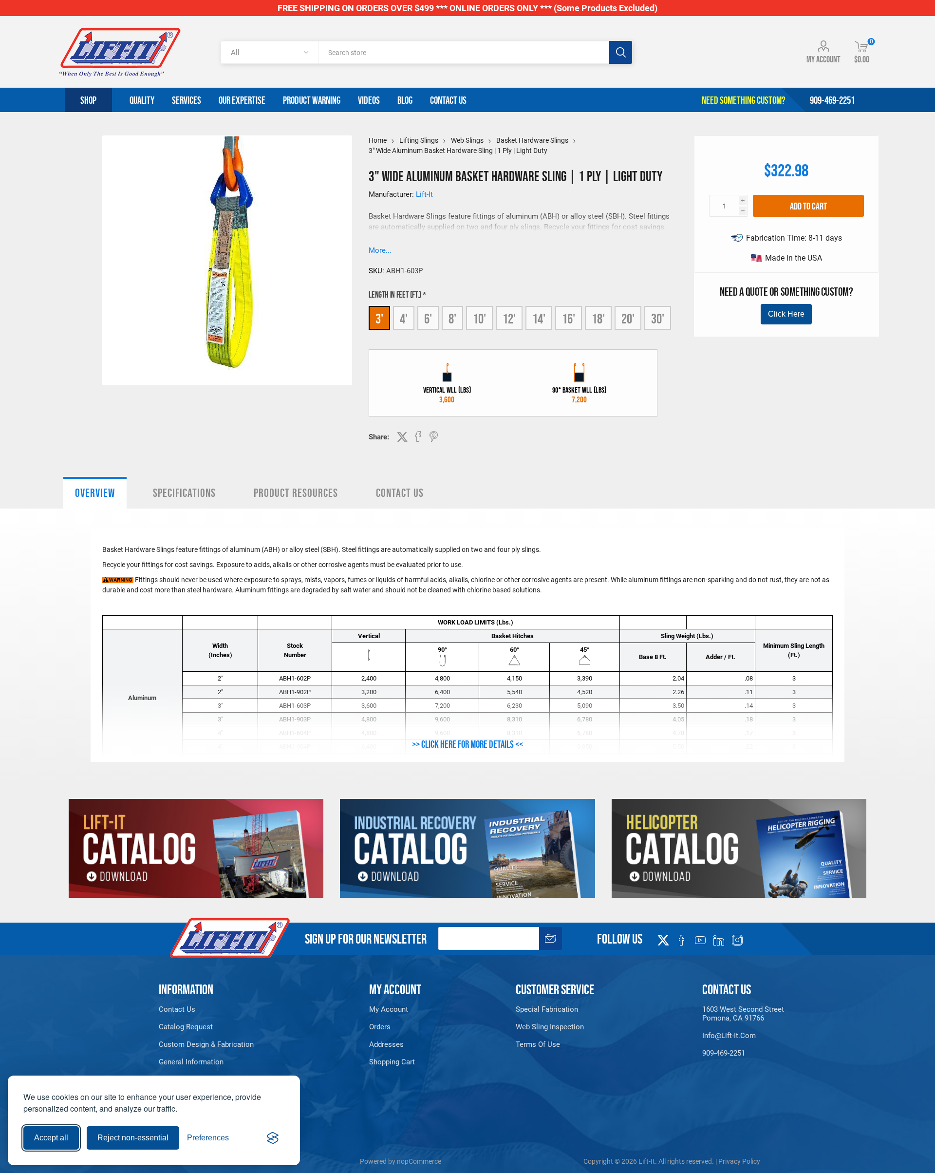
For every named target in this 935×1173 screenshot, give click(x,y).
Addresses (386, 1044)
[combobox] (463, 52)
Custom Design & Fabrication (206, 1044)
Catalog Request (186, 1026)
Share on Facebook (418, 436)
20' (628, 318)
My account (823, 59)
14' (538, 318)
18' (598, 318)
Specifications (184, 492)
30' (657, 318)
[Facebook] (682, 940)
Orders (380, 1026)
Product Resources (296, 492)
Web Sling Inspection (550, 1026)
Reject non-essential (132, 1138)
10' (479, 318)
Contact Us (400, 492)
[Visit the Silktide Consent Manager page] (272, 1138)
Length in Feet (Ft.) (395, 295)
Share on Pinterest (434, 436)
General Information (191, 1062)
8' (452, 318)
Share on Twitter (402, 437)
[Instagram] (737, 940)
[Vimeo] (719, 940)
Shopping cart (392, 1062)
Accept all (51, 1138)
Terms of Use (538, 1044)
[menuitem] (219, 1009)
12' (509, 318)
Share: (379, 437)
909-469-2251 (723, 1053)
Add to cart (808, 206)
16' (568, 318)
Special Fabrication (547, 1009)
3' (379, 318)
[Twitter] (663, 937)
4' (404, 318)
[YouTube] (700, 940)
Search (620, 52)
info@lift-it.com (729, 1035)
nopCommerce (419, 1161)
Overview (95, 492)
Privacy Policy (739, 1161)
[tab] (95, 493)
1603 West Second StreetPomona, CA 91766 (743, 1013)
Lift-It (424, 194)
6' (428, 318)
